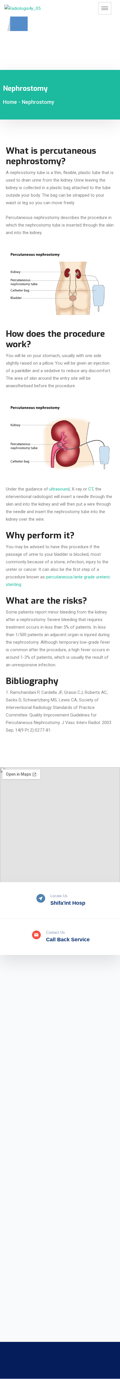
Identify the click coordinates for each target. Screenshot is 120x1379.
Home (10, 102)
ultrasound (59, 489)
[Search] (69, 51)
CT (90, 489)
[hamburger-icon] (104, 8)
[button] (19, 24)
